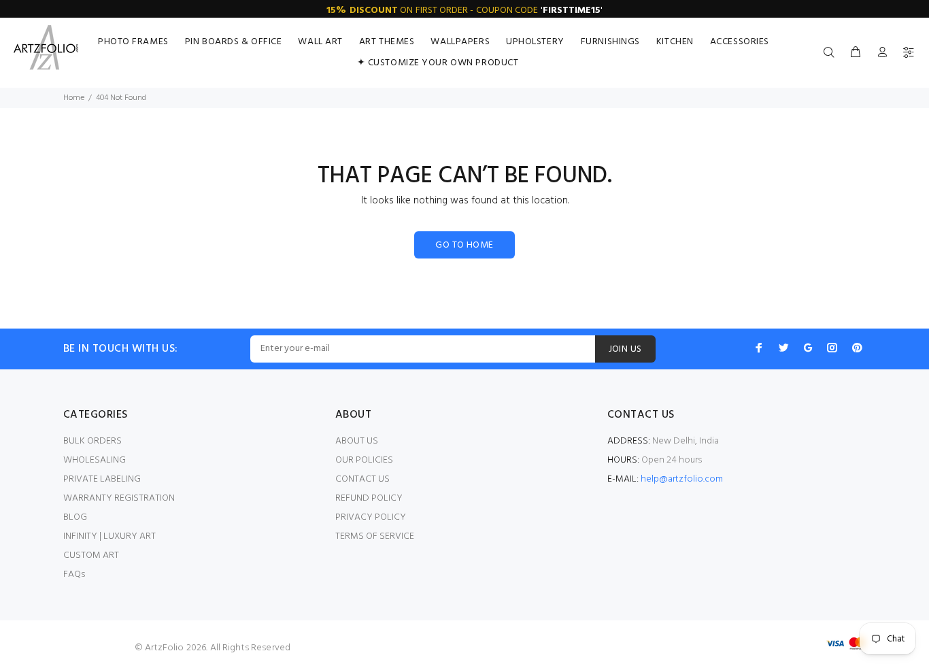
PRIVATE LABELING (102, 479)
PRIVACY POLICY (370, 517)
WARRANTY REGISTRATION (119, 498)
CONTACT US (362, 479)
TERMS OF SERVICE (374, 536)
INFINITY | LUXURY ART (109, 536)
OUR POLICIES (364, 460)
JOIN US (625, 349)
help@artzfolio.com (682, 479)
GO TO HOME (464, 245)
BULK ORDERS (92, 441)
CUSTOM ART (91, 555)
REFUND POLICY (369, 498)
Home (73, 98)
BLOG (75, 517)
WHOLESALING (94, 460)
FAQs (74, 574)
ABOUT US (356, 441)
